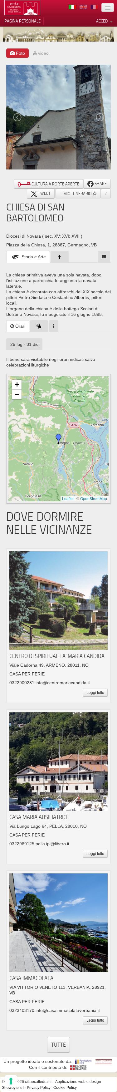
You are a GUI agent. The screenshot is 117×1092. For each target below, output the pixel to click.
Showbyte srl (13, 1087)
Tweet (44, 193)
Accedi (103, 21)
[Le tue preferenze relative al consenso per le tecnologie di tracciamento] (11, 1081)
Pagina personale (22, 21)
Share (100, 183)
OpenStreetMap (93, 498)
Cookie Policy (65, 1087)
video (43, 53)
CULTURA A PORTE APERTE (55, 184)
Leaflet (68, 498)
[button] (59, 439)
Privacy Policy (39, 1087)
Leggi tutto (95, 692)
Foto (20, 53)
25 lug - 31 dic (24, 344)
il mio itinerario (76, 193)
